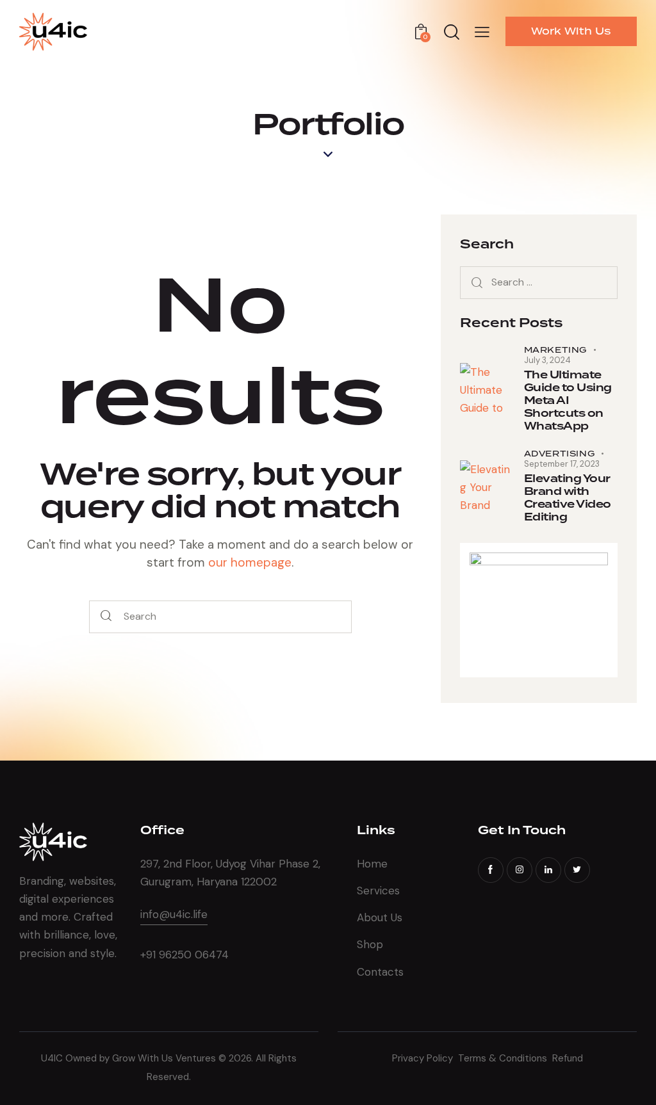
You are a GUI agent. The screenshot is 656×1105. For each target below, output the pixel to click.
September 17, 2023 (562, 463)
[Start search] (106, 617)
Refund (567, 1058)
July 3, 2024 (547, 360)
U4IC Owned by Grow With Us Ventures (129, 1058)
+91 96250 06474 (184, 955)
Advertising (559, 453)
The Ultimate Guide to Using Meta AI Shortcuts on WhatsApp (568, 401)
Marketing (555, 349)
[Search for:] (539, 282)
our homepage (249, 562)
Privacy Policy (425, 1058)
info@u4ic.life (174, 914)
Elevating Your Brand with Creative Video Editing (567, 498)
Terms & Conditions (504, 1058)
